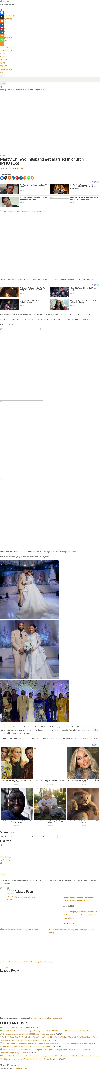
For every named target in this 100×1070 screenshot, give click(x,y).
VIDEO (3, 54)
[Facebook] (2, 178)
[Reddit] (9, 178)
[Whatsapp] (28, 178)
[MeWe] (21, 178)
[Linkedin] (13, 178)
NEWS (2, 63)
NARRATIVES (6, 19)
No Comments (5, 860)
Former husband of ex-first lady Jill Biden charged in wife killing (26, 962)
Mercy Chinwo (16, 279)
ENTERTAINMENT (8, 16)
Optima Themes (21, 1068)
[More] (32, 178)
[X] (5, 178)
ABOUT (3, 72)
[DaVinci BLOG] (6, 1)
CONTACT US (6, 38)
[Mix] (24, 178)
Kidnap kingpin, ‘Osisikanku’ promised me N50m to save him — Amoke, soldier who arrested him (80, 915)
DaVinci (20, 168)
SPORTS (3, 66)
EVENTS (3, 60)
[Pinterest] (17, 178)
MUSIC (3, 57)
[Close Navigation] (1, 87)
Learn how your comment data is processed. (45, 1018)
